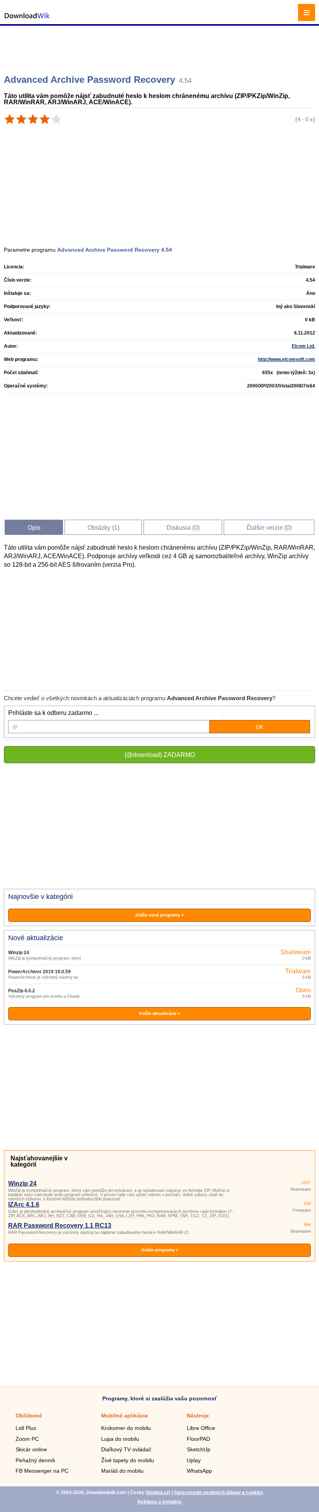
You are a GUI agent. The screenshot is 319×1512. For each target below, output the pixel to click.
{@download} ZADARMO (159, 755)
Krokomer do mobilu (126, 1428)
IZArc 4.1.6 (23, 1204)
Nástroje (198, 1415)
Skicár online (31, 1449)
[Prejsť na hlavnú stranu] (27, 19)
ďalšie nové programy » (159, 915)
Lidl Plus (26, 1428)
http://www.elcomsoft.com (286, 359)
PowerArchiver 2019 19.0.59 (39, 971)
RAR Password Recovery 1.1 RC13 (59, 1225)
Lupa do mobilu (120, 1439)
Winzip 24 (18, 952)
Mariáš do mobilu (122, 1471)
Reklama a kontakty (159, 1502)
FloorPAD (198, 1439)
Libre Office (201, 1428)
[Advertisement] (160, 46)
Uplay (194, 1460)
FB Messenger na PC (42, 1471)
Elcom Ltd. (303, 346)
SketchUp (198, 1449)
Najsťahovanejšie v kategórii (39, 1161)
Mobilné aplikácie (124, 1415)
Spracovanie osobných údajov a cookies (218, 1492)
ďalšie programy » (159, 1249)
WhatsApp (199, 1471)
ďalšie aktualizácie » (159, 1013)
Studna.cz (158, 1492)
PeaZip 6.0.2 (21, 990)
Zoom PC (27, 1439)
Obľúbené (29, 1415)
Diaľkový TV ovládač (126, 1449)
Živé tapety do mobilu (127, 1460)
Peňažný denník (35, 1460)
